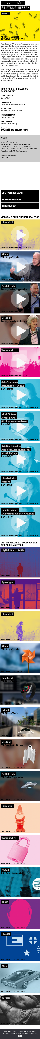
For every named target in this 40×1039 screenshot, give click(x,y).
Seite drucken (9, 206)
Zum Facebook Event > (13, 192)
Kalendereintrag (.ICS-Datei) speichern (14, 151)
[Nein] (38, 1034)
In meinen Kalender (11, 199)
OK (20, 1036)
